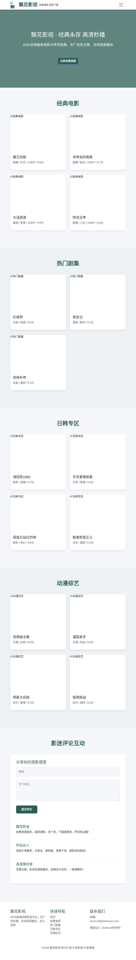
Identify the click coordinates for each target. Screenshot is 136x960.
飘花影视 (38, 4)
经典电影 (55, 921)
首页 (52, 917)
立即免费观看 (68, 61)
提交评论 (26, 809)
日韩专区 (55, 929)
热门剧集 (55, 925)
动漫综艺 (55, 933)
